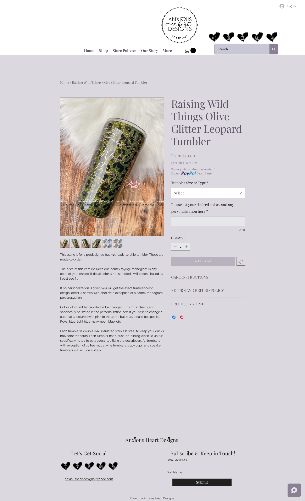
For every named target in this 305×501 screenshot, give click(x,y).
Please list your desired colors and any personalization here (202, 208)
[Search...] (274, 49)
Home (64, 82)
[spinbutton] (180, 246)
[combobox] (208, 193)
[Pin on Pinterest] (181, 317)
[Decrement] (174, 246)
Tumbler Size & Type (190, 182)
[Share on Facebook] (173, 317)
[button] (190, 50)
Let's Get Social (89, 453)
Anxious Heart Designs (151, 439)
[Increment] (187, 246)
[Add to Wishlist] (241, 261)
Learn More (204, 173)
